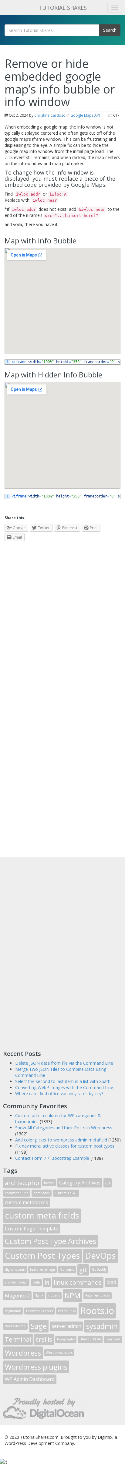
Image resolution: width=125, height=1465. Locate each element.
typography (66, 1339)
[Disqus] (62, 622)
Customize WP (66, 1193)
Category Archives (79, 1182)
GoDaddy (99, 1269)
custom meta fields (42, 1215)
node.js (54, 1295)
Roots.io (97, 1310)
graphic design (16, 1282)
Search (110, 30)
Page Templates (97, 1295)
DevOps (100, 1255)
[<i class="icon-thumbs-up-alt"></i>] (110, 115)
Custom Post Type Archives (50, 1241)
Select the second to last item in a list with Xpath (62, 1081)
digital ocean (15, 1269)
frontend (67, 1269)
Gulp (36, 1282)
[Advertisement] (48, 951)
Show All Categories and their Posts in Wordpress (63, 1128)
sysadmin (102, 1326)
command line (17, 1193)
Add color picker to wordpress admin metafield (61, 1140)
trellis (44, 1339)
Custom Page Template (31, 1228)
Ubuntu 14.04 (90, 1339)
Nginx (39, 1295)
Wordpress (23, 1353)
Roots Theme (15, 1326)
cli (107, 1182)
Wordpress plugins (36, 1367)
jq (47, 1282)
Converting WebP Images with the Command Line (64, 1087)
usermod (113, 1339)
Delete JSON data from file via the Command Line (64, 1063)
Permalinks (67, 1311)
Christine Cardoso (50, 115)
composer (41, 1193)
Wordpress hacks (59, 1352)
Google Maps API (85, 115)
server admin (66, 1326)
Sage (39, 1326)
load (111, 1282)
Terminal (18, 1339)
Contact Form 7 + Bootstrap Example (52, 1158)
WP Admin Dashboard (30, 1379)
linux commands (78, 1282)
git (83, 1269)
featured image (42, 1269)
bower (49, 1182)
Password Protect (39, 1311)
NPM (72, 1295)
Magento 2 (17, 1295)
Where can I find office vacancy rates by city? (59, 1093)
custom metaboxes (26, 1202)
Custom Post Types (42, 1255)
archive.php (22, 1182)
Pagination (13, 1311)
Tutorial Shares (63, 7)
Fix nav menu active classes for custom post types (64, 1146)
